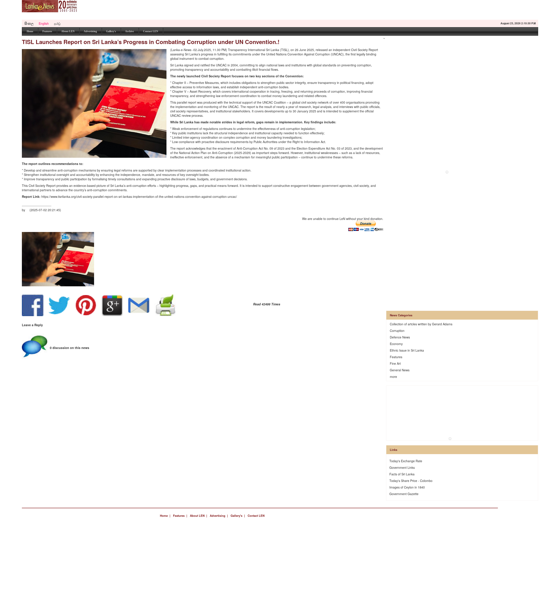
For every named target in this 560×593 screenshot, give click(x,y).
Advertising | (219, 515)
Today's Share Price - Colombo (410, 480)
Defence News (400, 337)
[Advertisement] (458, 10)
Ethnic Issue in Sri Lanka (407, 350)
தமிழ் (57, 23)
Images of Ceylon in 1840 (407, 487)
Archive (129, 31)
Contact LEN (150, 31)
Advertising (90, 31)
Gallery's (111, 31)
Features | (180, 515)
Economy (396, 344)
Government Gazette (403, 494)
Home (30, 31)
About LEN (68, 31)
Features (47, 31)
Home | (165, 515)
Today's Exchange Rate (405, 461)
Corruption (397, 330)
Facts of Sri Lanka (402, 474)
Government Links (402, 467)
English (44, 23)
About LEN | (198, 515)
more (393, 376)
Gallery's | (238, 515)
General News (400, 370)
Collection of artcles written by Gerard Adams (421, 324)
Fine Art (395, 363)
